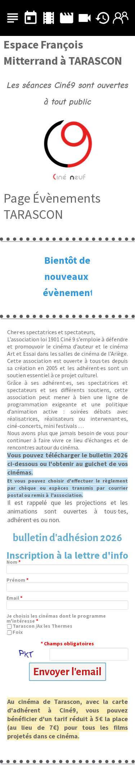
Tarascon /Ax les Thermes (42, 626)
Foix (18, 632)
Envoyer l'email (67, 671)
